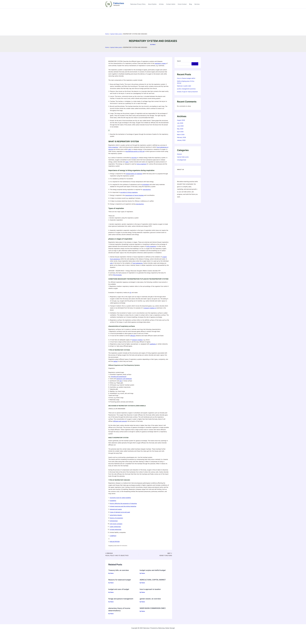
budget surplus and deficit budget (153, 570)
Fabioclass (118, 3)
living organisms (113, 147)
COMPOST (113, 536)
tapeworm (119, 378)
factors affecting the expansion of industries (123, 503)
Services (197, 4)
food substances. (138, 263)
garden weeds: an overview (150, 599)
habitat (115, 361)
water (127, 162)
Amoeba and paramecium (118, 376)
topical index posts (183, 157)
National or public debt (184, 86)
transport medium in (150, 308)
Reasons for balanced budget (119, 580)
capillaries (153, 344)
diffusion (133, 335)
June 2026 (180, 126)
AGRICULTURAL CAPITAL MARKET (153, 580)
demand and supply (116, 509)
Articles (161, 4)
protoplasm (145, 184)
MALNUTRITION (115, 541)
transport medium (137, 340)
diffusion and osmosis (120, 421)
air (130, 292)
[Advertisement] (153, 21)
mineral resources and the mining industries (123, 506)
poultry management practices (186, 89)
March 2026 (180, 134)
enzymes (134, 157)
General (179, 154)
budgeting (113, 500)
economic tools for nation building (120, 497)
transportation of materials (134, 173)
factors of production (116, 518)
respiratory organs (160, 63)
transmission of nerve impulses (134, 195)
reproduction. (147, 189)
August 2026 (181, 120)
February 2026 (181, 137)
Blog (190, 4)
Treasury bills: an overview (118, 570)
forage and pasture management (120, 599)
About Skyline (152, 4)
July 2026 (180, 123)
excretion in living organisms (129, 192)
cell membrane (127, 378)
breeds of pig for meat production (187, 91)
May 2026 (180, 129)
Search (179, 61)
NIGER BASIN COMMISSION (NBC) (153, 608)
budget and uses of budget (118, 589)
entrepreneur (114, 521)
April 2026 (180, 131)
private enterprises (115, 529)
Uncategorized (181, 160)
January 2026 (181, 140)
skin (121, 381)
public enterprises (115, 526)
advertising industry (116, 515)
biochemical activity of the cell (135, 151)
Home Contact (182, 4)
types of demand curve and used (120, 512)
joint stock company (116, 524)
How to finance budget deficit (186, 78)
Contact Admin (170, 4)
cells (129, 149)
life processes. (117, 275)
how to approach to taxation (150, 589)
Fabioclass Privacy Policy (138, 4)
